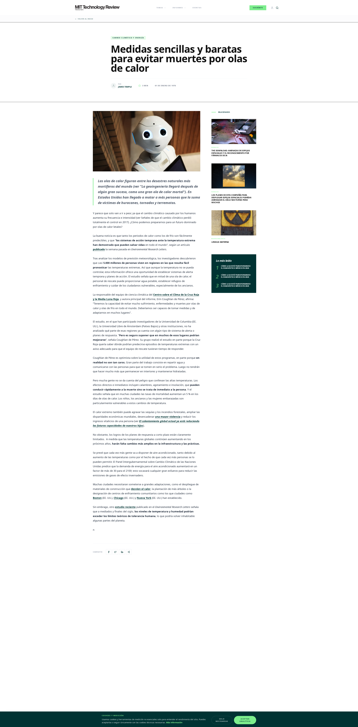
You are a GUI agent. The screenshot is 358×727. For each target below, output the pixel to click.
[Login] (272, 7)
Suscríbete (258, 8)
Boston (97, 498)
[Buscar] (277, 7)
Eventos (197, 8)
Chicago (118, 498)
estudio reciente (125, 507)
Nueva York (144, 498)
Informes (178, 8)
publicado (99, 249)
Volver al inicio (85, 19)
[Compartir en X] (115, 552)
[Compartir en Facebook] (108, 552)
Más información (174, 722)
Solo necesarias (222, 720)
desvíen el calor (140, 489)
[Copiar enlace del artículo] (129, 552)
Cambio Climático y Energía (128, 38)
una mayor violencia (167, 416)
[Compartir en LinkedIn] (122, 552)
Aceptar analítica (245, 720)
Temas (159, 8)
